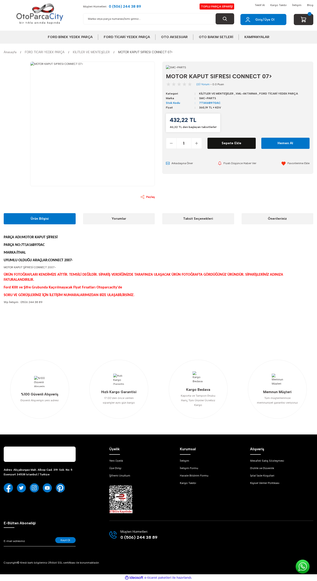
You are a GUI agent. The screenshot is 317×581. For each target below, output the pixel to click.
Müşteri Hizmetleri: (112, 6)
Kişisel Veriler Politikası (264, 483)
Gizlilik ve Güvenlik (262, 468)
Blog (310, 5)
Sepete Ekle (231, 143)
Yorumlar (119, 219)
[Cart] (303, 19)
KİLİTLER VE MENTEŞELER (216, 93)
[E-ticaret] (157, 578)
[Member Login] (248, 19)
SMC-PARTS (207, 98)
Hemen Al (285, 143)
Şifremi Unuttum (119, 475)
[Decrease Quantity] (171, 143)
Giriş (258, 19)
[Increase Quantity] (196, 143)
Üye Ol (269, 19)
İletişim (296, 5)
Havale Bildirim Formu (194, 475)
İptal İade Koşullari (262, 475)
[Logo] (39, 14)
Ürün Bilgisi (40, 219)
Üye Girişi (115, 468)
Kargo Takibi (278, 5)
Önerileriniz (277, 219)
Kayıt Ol (65, 540)
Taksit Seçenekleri (198, 219)
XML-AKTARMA (246, 93)
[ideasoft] (134, 578)
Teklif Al (260, 5)
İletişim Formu (189, 468)
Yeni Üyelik (116, 460)
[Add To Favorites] (295, 163)
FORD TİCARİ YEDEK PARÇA (278, 93)
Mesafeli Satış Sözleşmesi (267, 460)
